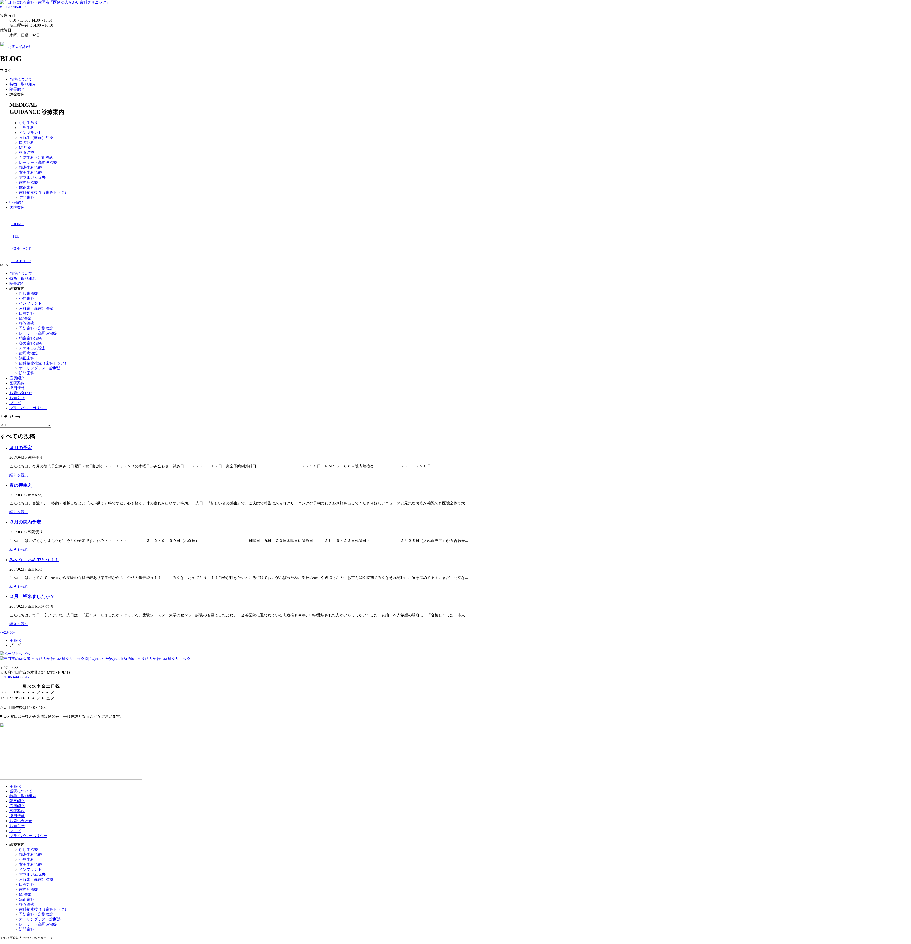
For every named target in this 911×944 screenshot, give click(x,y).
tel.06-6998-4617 (13, 7)
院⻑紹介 (17, 89)
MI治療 (25, 148)
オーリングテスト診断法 (40, 368)
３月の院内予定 (25, 521)
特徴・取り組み (22, 84)
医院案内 (17, 207)
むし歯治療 (28, 123)
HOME (15, 786)
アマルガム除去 (32, 177)
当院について (20, 79)
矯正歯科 (26, 187)
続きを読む (18, 475)
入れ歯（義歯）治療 (36, 138)
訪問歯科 (26, 197)
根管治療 (26, 153)
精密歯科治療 (30, 167)
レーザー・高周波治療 (38, 162)
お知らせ (17, 398)
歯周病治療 (28, 182)
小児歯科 (26, 128)
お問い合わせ (19, 47)
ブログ (15, 403)
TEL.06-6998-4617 (14, 677)
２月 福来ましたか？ (32, 596)
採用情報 (17, 388)
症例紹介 (17, 202)
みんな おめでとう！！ (34, 559)
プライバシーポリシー (28, 408)
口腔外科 (26, 143)
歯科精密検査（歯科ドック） (43, 192)
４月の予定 (20, 447)
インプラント (30, 133)
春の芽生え (20, 485)
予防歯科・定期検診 (36, 158)
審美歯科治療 (30, 172)
